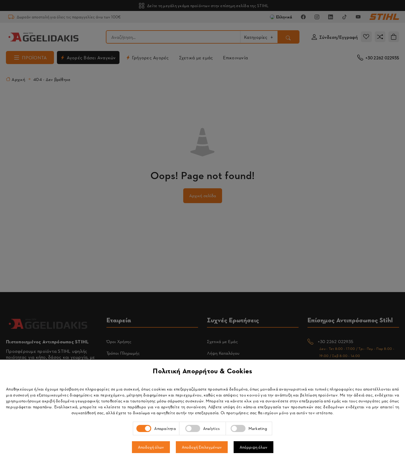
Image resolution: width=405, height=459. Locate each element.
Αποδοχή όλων (151, 447)
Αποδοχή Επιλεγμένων (202, 447)
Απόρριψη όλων (253, 447)
